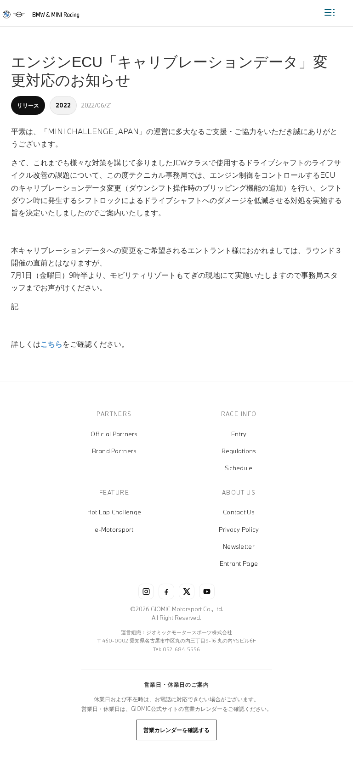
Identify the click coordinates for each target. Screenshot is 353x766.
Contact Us (239, 512)
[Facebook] (166, 591)
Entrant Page (239, 563)
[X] (186, 591)
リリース (28, 105)
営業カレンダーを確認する (176, 729)
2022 (63, 105)
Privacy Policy (239, 529)
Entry (238, 434)
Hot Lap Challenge (114, 512)
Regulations (239, 451)
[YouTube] (207, 591)
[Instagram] (146, 591)
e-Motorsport (114, 529)
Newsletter (239, 546)
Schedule (238, 468)
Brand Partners (114, 451)
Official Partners (114, 434)
